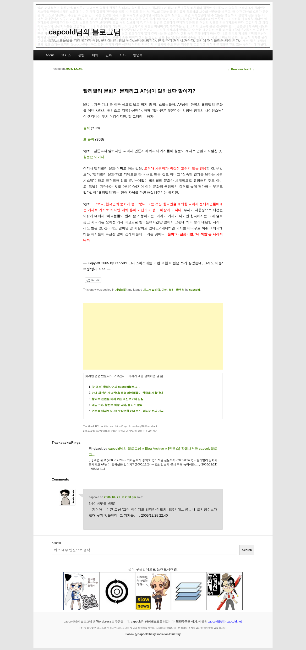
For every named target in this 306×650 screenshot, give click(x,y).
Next (249, 69)
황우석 (180, 289)
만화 (109, 55)
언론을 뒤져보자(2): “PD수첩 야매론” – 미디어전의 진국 (128, 411)
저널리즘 (121, 289)
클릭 (86, 128)
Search (56, 543)
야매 (164, 289)
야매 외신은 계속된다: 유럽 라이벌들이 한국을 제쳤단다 (127, 392)
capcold (194, 289)
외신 (172, 289)
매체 (95, 55)
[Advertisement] (153, 336)
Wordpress (103, 621)
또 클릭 (88, 139)
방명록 (137, 55)
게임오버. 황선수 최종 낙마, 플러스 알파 (117, 405)
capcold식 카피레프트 (145, 621)
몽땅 (81, 55)
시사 (123, 55)
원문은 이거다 (93, 157)
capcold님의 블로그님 (85, 32)
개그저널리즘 (151, 289)
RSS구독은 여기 (186, 621)
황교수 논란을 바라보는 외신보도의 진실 (117, 399)
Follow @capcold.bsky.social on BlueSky (153, 634)
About (50, 55)
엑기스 (66, 55)
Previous (235, 69)
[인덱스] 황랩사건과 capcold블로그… (116, 386)
